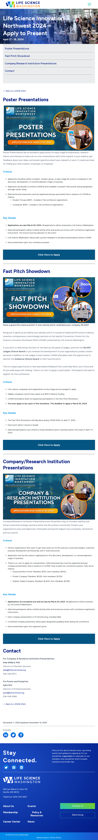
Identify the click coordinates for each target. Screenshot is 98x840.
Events (32, 806)
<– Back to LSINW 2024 (14, 91)
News (31, 821)
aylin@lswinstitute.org (13, 692)
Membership (10, 812)
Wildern (58, 838)
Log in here (67, 756)
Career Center (11, 821)
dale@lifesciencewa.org (14, 670)
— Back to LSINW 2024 (14, 704)
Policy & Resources (36, 814)
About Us (8, 806)
